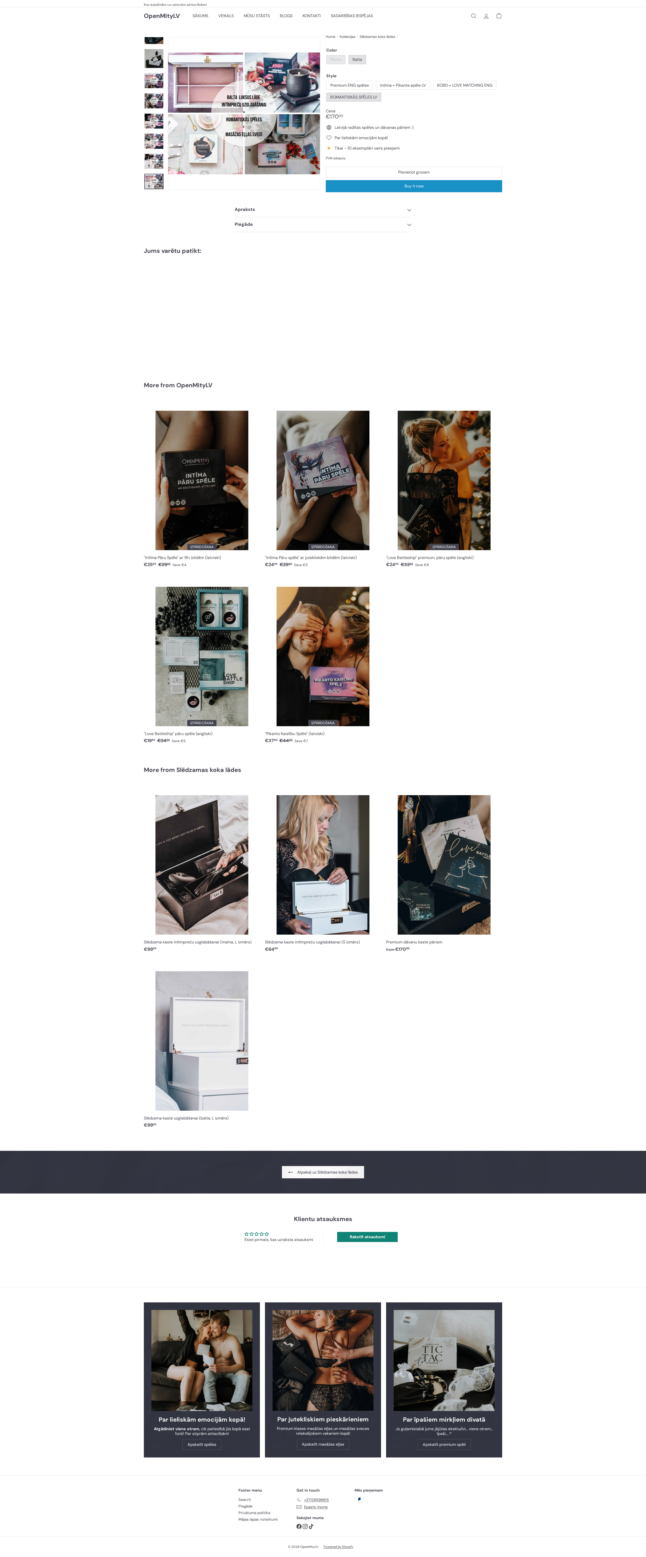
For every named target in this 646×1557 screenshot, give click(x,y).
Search (244, 1499)
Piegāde (245, 1506)
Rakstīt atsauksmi (367, 1236)
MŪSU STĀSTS (257, 15)
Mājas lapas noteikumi (258, 1519)
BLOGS (286, 15)
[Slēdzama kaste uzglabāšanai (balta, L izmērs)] (202, 1046)
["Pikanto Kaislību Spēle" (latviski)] (323, 662)
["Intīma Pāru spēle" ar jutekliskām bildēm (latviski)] (323, 486)
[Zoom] (244, 113)
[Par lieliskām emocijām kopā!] (201, 1360)
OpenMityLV (162, 16)
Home (330, 37)
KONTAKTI (312, 15)
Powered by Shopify (338, 1547)
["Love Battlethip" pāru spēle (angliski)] (202, 662)
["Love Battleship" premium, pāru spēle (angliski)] (444, 486)
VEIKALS (226, 15)
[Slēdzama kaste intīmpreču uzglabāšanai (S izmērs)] (323, 870)
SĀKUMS (200, 15)
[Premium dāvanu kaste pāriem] (171, 314)
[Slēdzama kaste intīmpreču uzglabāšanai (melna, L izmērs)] (202, 870)
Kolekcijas (347, 37)
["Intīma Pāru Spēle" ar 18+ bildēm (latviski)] (202, 486)
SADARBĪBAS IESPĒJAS (352, 15)
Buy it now (414, 186)
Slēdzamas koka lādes (377, 37)
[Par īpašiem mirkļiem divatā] (444, 1360)
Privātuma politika (254, 1512)
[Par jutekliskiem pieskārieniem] (323, 1360)
